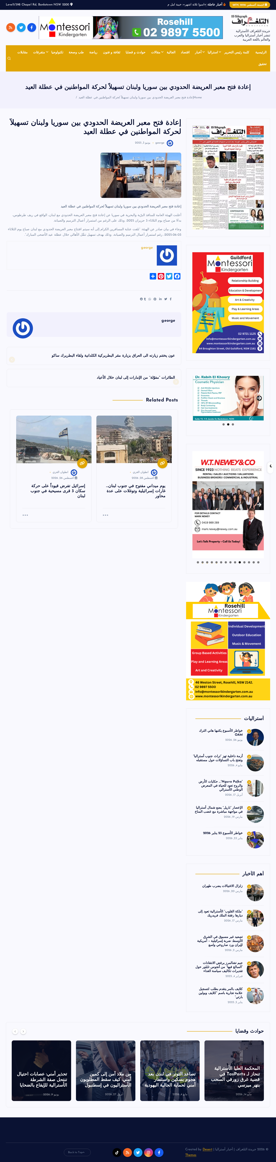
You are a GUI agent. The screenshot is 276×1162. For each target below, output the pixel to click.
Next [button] (259, 397)
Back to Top (75, 1152)
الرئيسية (261, 52)
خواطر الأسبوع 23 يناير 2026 (223, 833)
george (159, 142)
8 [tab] (226, 562)
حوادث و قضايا (135, 52)
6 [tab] (235, 562)
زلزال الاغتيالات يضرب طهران (222, 886)
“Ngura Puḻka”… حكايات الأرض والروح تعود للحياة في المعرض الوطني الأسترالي (221, 785)
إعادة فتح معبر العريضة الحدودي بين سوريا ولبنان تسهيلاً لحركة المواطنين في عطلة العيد (136, 97)
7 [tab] (230, 562)
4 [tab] (244, 562)
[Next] (23, 1031)
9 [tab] (221, 562)
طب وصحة (76, 52)
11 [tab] (211, 562)
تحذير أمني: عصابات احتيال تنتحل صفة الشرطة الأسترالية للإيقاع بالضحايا (42, 1080)
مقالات (155, 52)
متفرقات (39, 52)
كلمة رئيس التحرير (236, 52)
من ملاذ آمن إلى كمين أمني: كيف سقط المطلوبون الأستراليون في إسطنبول (105, 1080)
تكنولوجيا (57, 52)
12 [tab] (207, 562)
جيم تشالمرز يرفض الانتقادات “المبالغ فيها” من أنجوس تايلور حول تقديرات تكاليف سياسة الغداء (219, 967)
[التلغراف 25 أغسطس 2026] (228, 177)
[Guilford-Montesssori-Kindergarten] (228, 302)
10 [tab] (216, 562)
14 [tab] (198, 562)
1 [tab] (233, 424)
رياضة (93, 52)
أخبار (198, 52)
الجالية (171, 52)
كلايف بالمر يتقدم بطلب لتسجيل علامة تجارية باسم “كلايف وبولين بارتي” (221, 993)
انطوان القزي (141, 472)
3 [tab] (223, 424)
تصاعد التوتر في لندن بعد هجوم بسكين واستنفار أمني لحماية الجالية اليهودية (170, 1080)
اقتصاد (185, 52)
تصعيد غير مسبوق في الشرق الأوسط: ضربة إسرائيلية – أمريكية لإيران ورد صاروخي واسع (220, 941)
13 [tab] (202, 562)
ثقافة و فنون (111, 52)
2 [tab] (228, 424)
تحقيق (262, 64)
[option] (234, 1070)
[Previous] (15, 1031)
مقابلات (22, 52)
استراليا (213, 52)
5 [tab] (240, 562)
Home (198, 97)
